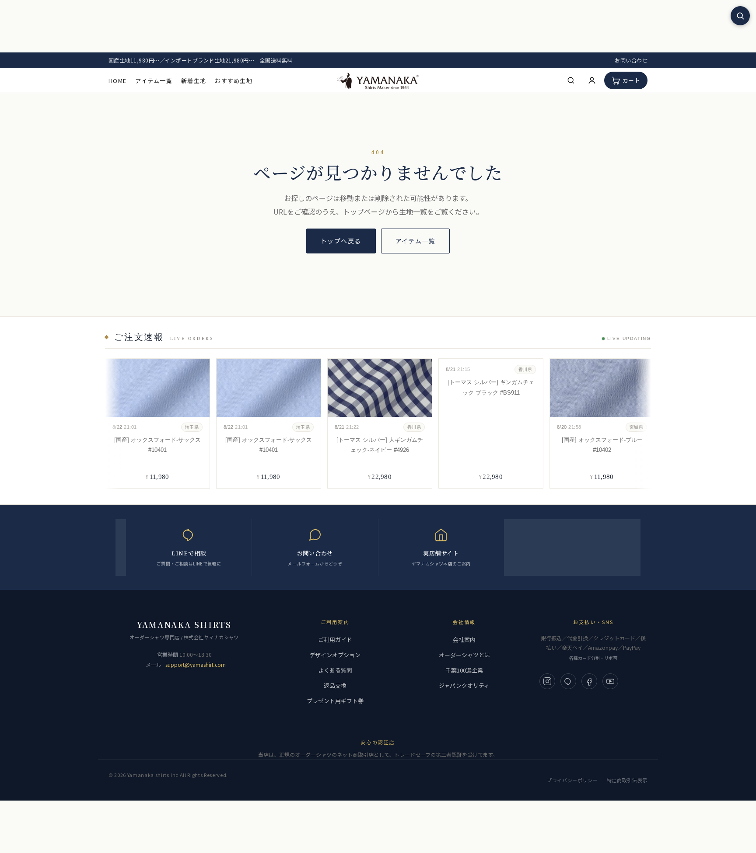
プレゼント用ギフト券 (335, 701)
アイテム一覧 (153, 80)
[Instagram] (547, 681)
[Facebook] (589, 681)
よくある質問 (335, 670)
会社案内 (464, 639)
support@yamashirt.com (195, 664)
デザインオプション (334, 655)
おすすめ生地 (233, 80)
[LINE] (568, 681)
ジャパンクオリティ (464, 685)
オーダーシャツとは (464, 655)
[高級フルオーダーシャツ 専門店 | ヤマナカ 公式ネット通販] (378, 80)
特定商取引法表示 (627, 780)
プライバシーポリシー (572, 780)
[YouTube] (610, 681)
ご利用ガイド (335, 639)
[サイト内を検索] (740, 15)
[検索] (571, 80)
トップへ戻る (341, 240)
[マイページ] (592, 80)
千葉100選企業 (464, 670)
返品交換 (335, 685)
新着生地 (193, 80)
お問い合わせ (631, 60)
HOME (117, 80)
